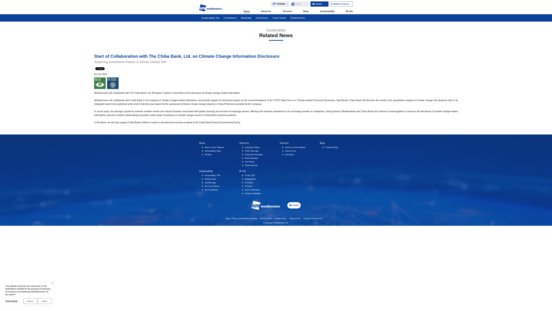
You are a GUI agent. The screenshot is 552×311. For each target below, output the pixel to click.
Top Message (210, 183)
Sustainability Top (210, 18)
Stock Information (252, 190)
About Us (266, 11)
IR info (349, 11)
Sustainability (327, 11)
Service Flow (290, 151)
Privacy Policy (266, 218)
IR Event (248, 186)
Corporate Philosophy (254, 154)
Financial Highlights (253, 193)
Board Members (251, 158)
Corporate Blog (331, 147)
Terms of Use (295, 218)
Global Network (251, 165)
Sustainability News (213, 151)
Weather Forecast (341, 4)
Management (250, 179)
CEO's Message (251, 151)
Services (287, 11)
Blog (305, 11)
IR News (208, 154)
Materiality (246, 18)
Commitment (230, 18)
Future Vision (279, 18)
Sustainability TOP (212, 175)
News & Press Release (214, 147)
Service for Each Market (295, 147)
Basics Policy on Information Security (241, 218)
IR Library (249, 183)
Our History (249, 162)
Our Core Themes (212, 186)
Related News (298, 18)
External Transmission (312, 218)
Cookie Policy (280, 218)
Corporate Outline (252, 147)
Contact (318, 4)
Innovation (289, 154)
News (247, 11)
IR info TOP (250, 175)
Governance (262, 18)
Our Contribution (211, 190)
